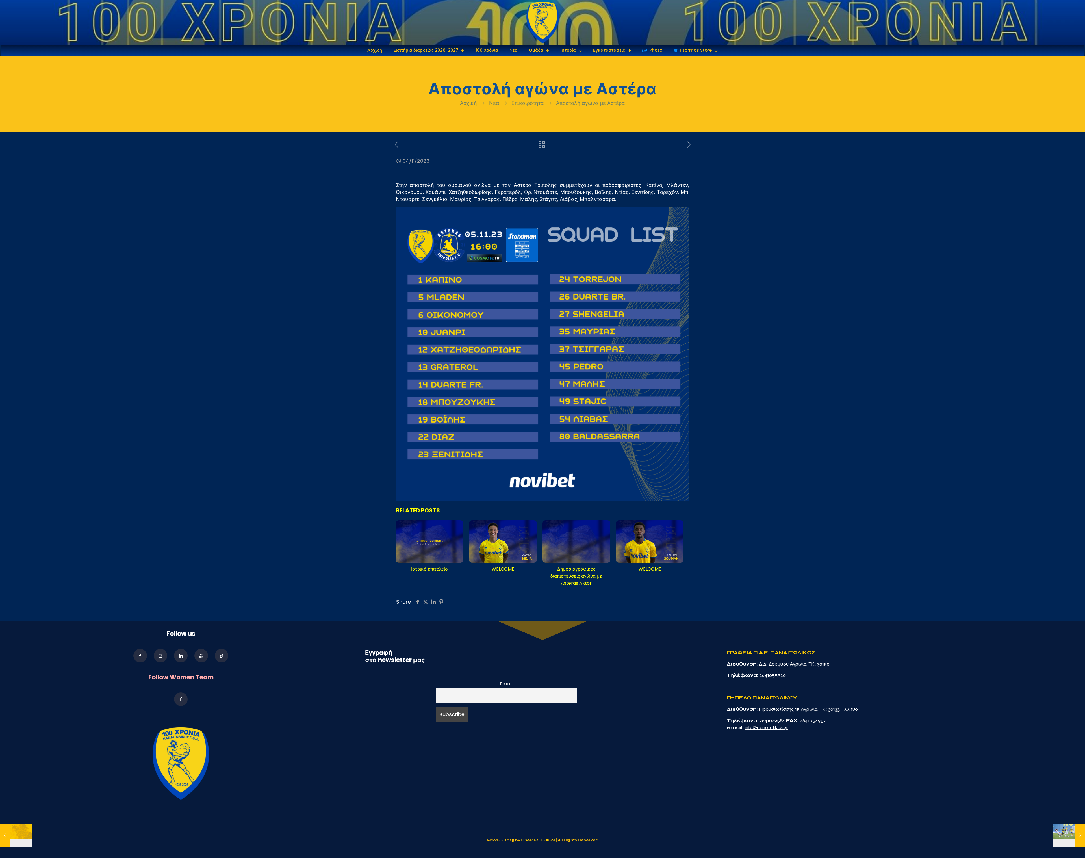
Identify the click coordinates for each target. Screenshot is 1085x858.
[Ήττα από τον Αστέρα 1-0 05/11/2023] (1069, 835)
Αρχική (469, 103)
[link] (542, 22)
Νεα (494, 103)
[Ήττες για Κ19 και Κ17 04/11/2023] (16, 835)
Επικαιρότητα (527, 103)
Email (506, 684)
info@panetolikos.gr (766, 727)
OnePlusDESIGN (538, 840)
